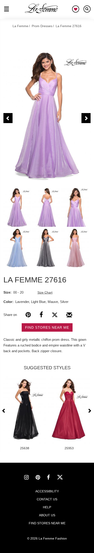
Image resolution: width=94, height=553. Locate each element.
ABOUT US (47, 515)
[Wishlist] (75, 9)
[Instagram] (30, 478)
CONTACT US (47, 499)
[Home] (41, 8)
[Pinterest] (28, 315)
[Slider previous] (4, 411)
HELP (47, 507)
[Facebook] (41, 315)
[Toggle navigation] (6, 11)
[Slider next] (89, 411)
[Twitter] (55, 315)
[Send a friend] (69, 316)
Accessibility (47, 491)
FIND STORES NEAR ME (47, 327)
